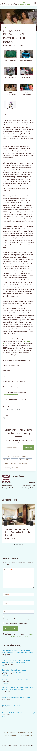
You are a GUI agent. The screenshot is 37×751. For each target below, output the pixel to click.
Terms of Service (10, 735)
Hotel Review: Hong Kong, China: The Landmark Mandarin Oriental (18, 532)
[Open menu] (35, 3)
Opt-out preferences (25, 735)
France (6, 463)
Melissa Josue (8, 45)
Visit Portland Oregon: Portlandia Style (16, 680)
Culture (4, 693)
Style (5, 27)
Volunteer (15, 467)
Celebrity (14, 460)
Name (6, 595)
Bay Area (25, 456)
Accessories (7, 456)
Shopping (7, 467)
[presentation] (18, 514)
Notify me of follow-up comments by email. (18, 619)
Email (6, 603)
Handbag (13, 463)
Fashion (28, 460)
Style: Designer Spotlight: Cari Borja (9, 485)
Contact (13, 732)
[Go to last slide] (5, 523)
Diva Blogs (5, 656)
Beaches (6, 460)
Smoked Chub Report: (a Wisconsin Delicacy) (18, 713)
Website (6, 612)
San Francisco (23, 463)
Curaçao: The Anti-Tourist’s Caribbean (16, 697)
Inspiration (5, 675)
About (6, 732)
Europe (21, 460)
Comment (8, 570)
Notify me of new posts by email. (16, 623)
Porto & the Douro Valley (11, 705)
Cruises (4, 708)
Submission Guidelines (25, 732)
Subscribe (28, 447)
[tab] (14, 544)
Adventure (16, 456)
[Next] (31, 523)
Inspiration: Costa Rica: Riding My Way (28, 485)
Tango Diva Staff (11, 538)
